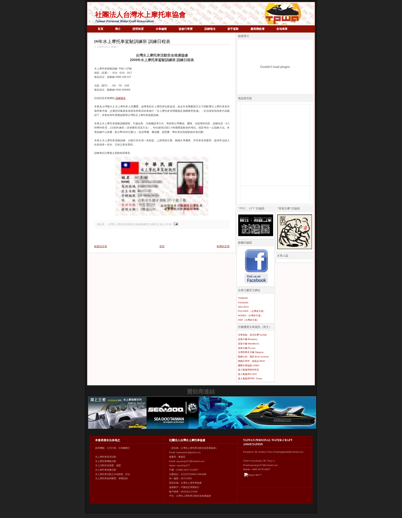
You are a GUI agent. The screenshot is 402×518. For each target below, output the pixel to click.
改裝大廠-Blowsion (248, 339)
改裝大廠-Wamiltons (248, 343)
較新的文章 (100, 246)
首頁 (100, 28)
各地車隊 (282, 28)
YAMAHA (243, 298)
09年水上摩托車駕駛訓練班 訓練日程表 (132, 41)
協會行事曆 (186, 28)
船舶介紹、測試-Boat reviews (253, 356)
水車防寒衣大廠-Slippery (251, 352)
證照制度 (138, 28)
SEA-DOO (243, 307)
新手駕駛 (233, 28)
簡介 (118, 28)
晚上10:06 (166, 224)
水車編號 (161, 28)
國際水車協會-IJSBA (248, 365)
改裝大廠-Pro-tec (247, 348)
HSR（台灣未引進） (248, 320)
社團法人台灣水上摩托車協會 (140, 14)
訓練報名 (210, 28)
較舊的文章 (223, 246)
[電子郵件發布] (175, 224)
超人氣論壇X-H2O (247, 374)
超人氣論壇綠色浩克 (248, 369)
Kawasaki (243, 302)
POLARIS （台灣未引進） (251, 311)
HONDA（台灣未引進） (250, 315)
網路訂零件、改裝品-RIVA (251, 361)
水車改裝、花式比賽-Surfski (252, 334)
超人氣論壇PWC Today (250, 378)
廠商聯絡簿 (258, 28)
